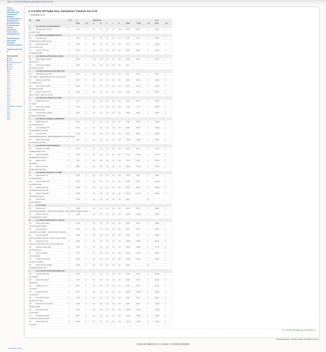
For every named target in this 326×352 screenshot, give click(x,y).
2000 (11, 58)
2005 (8, 71)
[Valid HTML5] (163, 344)
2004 (11, 69)
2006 (8, 73)
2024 (8, 117)
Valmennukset (12, 14)
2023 (8, 115)
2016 (8, 95)
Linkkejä (10, 27)
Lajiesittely (11, 10)
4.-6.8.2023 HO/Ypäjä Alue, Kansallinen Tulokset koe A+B (32, 2)
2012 (8, 86)
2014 (8, 91)
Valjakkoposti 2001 (15, 62)
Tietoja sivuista (12, 32)
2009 (8, 80)
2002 (11, 65)
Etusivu (9, 8)
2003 (11, 67)
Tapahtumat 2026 (13, 12)
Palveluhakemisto (13, 34)
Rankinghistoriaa (13, 25)
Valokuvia (10, 16)
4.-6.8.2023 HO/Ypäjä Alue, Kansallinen (298, 330)
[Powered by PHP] (152, 344)
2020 (8, 104)
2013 (8, 89)
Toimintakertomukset (14, 45)
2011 (8, 84)
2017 (8, 97)
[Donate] (142, 344)
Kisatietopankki (12, 21)
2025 (8, 119)
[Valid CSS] (173, 344)
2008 (8, 78)
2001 (11, 60)
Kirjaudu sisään (16, 348)
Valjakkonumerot (15, 19)
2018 (8, 99)
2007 (8, 76)
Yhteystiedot (11, 30)
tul (315, 330)
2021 (8, 110)
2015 (8, 93)
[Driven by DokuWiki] (184, 344)
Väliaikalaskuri (14, 23)
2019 (8, 102)
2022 (8, 113)
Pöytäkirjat (11, 43)
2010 (8, 82)
